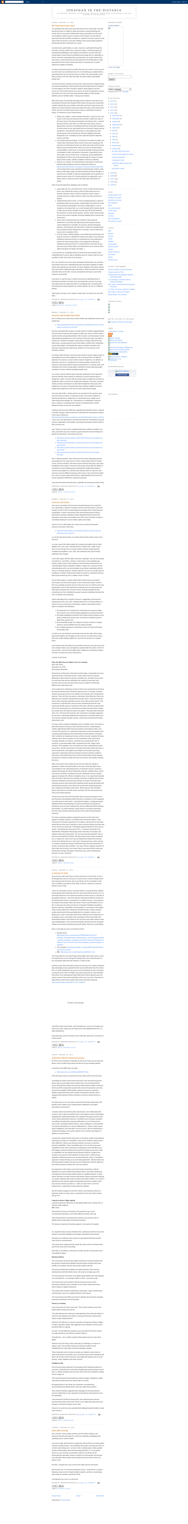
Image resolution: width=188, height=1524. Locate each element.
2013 (112, 104)
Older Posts (100, 1496)
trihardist (111, 213)
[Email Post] (98, 299)
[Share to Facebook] (60, 302)
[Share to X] (58, 302)
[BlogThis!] (55, 302)
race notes (111, 254)
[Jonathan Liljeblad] (115, 65)
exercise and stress (60, 502)
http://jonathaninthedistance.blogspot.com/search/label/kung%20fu (80, 167)
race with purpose (114, 208)
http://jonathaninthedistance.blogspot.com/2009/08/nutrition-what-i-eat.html (78, 417)
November (116, 118)
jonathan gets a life (114, 195)
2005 (112, 185)
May (113, 136)
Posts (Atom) (65, 1500)
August (114, 127)
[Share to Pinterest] (62, 302)
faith (109, 231)
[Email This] (53, 302)
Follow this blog (122, 374)
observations (68, 863)
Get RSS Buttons (112, 360)
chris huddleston (114, 218)
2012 (112, 107)
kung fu (61, 305)
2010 (112, 113)
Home (78, 1496)
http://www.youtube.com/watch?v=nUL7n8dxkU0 (68, 982)
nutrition (111, 241)
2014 (112, 101)
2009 (112, 173)
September (116, 124)
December (116, 115)
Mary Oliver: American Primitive (119, 292)
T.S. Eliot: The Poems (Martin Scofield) (121, 289)
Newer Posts (56, 1496)
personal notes (69, 1047)
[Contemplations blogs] (113, 354)
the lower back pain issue (63, 25)
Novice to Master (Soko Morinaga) (120, 269)
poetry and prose (114, 252)
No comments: (90, 299)
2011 (112, 110)
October (115, 121)
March (114, 142)
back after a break (60, 1430)
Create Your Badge (114, 67)
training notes (71, 305)
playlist (110, 249)
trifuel (110, 205)
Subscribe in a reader (115, 331)
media (60, 492)
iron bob (111, 216)
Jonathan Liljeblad (113, 25)
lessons (110, 236)
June (114, 133)
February (115, 145)
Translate (125, 91)
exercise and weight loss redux (66, 315)
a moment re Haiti (60, 873)
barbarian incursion (115, 200)
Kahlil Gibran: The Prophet (117, 294)
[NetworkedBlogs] (122, 371)
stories (110, 257)
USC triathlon (112, 203)
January (115, 148)
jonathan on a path (114, 197)
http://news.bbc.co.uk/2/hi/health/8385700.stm (73, 1072)
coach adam (112, 210)
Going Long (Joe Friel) (116, 272)
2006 (112, 182)
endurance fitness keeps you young (68, 1058)
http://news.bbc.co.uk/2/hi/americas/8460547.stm (78, 952)
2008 (112, 176)
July (113, 130)
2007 (112, 179)
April (114, 139)
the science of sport (114, 221)
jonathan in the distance (94, 10)
